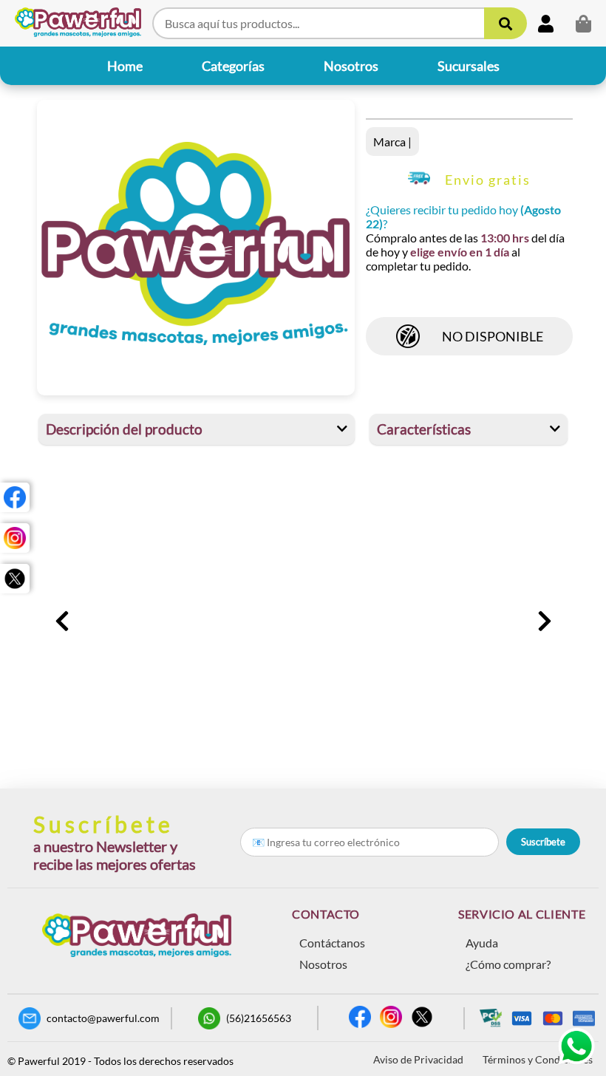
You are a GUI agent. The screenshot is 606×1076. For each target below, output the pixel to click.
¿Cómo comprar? (508, 964)
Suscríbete (543, 842)
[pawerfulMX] (15, 497)
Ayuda (482, 943)
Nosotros (323, 964)
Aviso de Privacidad (418, 1059)
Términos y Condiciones (538, 1059)
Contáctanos (332, 943)
